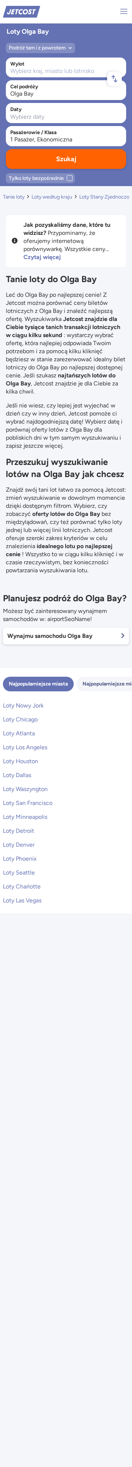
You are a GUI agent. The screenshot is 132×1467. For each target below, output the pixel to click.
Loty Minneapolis (25, 816)
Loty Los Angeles (25, 747)
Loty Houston (20, 761)
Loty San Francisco (27, 802)
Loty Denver (18, 844)
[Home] (21, 11)
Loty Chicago (20, 719)
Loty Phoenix (20, 858)
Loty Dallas (17, 775)
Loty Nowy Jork (23, 705)
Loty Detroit (18, 830)
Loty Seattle (19, 872)
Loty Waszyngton (25, 789)
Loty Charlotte (22, 886)
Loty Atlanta (19, 733)
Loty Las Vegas (22, 900)
